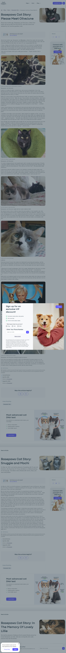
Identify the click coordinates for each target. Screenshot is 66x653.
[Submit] (27, 332)
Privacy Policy (7, 649)
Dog (9, 326)
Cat (14, 326)
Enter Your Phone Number (15, 329)
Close (15, 649)
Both (20, 326)
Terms (10, 347)
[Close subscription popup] (18, 644)
